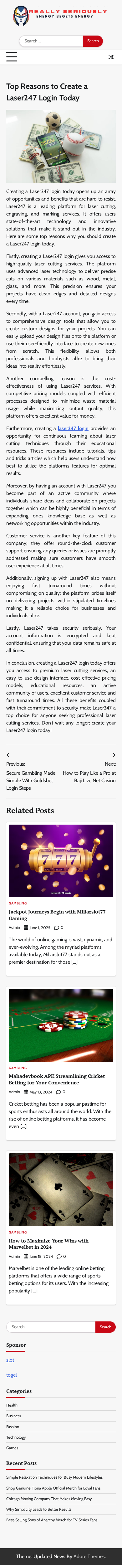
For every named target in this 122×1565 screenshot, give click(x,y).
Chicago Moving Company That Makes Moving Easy (49, 1498)
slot (10, 1360)
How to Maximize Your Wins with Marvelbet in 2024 (49, 1244)
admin (14, 927)
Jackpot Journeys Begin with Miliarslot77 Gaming (57, 915)
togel (11, 1375)
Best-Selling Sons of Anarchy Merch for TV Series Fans (51, 1520)
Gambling (18, 903)
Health (12, 1405)
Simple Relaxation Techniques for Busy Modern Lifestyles (54, 1477)
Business (13, 1415)
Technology (16, 1437)
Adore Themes (89, 1556)
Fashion (12, 1426)
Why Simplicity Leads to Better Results (38, 1509)
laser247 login (73, 428)
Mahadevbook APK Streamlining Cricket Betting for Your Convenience (57, 1079)
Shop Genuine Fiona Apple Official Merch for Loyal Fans (53, 1488)
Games (12, 1448)
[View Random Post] (111, 57)
